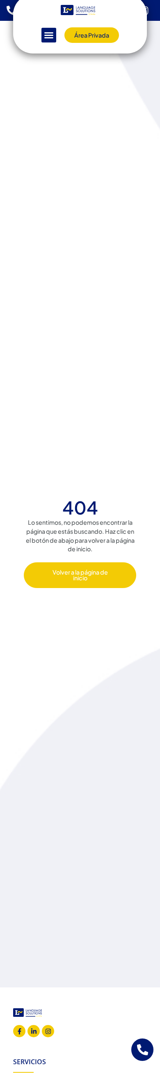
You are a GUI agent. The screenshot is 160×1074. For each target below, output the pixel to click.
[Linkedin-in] (33, 1031)
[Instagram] (48, 1031)
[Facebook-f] (19, 1031)
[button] (48, 35)
